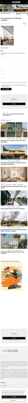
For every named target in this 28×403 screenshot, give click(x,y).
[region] (14, 395)
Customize (13, 400)
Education (9, 250)
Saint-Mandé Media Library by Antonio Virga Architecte (12, 252)
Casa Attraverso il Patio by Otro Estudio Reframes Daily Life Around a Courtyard (14, 230)
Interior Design (19, 138)
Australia (9, 138)
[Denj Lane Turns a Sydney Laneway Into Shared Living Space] (7, 8)
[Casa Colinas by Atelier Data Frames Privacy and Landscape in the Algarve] (14, 152)
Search (26, 357)
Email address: (14, 99)
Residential (25, 138)
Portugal (13, 160)
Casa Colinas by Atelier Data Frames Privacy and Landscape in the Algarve (13, 163)
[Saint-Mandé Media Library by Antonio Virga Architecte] (14, 241)
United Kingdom (20, 184)
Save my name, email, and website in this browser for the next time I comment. (14, 82)
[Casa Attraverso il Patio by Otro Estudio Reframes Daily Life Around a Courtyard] (14, 218)
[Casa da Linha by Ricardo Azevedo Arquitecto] (14, 197)
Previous (0, 9)
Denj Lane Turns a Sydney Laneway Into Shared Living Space (7, 13)
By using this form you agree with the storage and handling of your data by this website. (14, 86)
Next (27, 9)
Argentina (9, 227)
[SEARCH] (26, 2)
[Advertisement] (14, 310)
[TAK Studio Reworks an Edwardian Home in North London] (14, 174)
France (13, 250)
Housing (13, 138)
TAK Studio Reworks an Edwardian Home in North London (14, 187)
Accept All (14, 396)
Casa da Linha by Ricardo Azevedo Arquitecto (13, 208)
